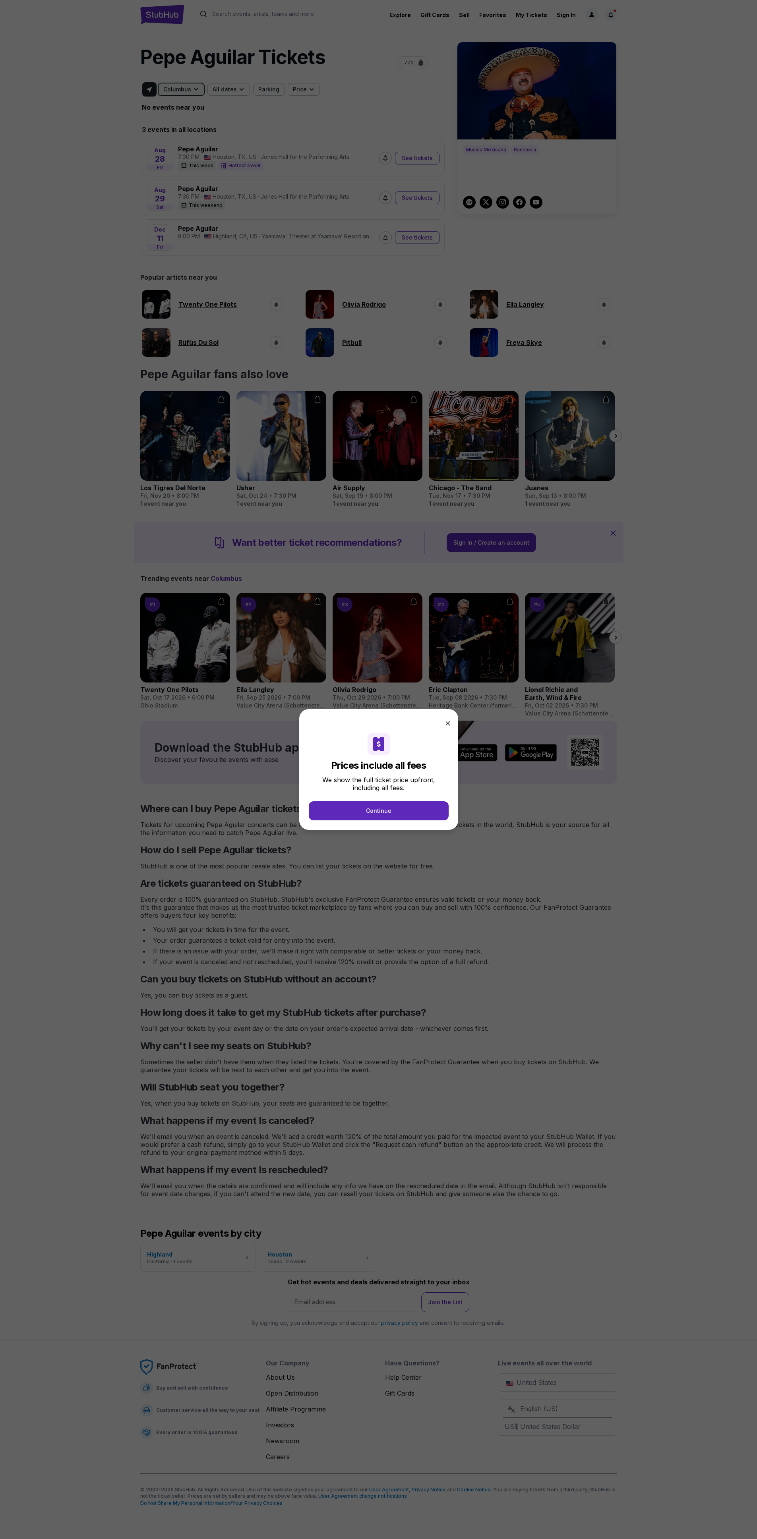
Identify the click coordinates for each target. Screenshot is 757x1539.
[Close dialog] (447, 723)
